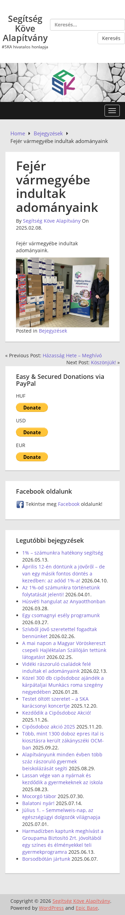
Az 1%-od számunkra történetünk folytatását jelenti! (61, 591)
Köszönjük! (103, 362)
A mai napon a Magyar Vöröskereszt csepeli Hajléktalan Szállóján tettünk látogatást (64, 650)
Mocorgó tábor (39, 796)
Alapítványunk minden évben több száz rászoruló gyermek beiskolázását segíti (62, 761)
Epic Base (87, 908)
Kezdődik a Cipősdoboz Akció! (56, 712)
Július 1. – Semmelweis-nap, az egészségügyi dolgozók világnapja (61, 813)
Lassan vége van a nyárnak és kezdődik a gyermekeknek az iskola (62, 779)
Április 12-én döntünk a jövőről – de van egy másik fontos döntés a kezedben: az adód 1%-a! (63, 573)
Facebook (69, 504)
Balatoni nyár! (38, 803)
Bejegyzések (53, 330)
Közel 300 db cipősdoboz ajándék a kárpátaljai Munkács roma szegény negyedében (63, 685)
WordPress (51, 908)
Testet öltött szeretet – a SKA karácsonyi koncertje (55, 702)
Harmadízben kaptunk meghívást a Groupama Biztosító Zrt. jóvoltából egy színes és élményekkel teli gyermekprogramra (62, 841)
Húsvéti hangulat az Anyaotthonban (64, 601)
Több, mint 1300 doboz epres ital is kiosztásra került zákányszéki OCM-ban (63, 740)
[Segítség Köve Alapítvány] (62, 82)
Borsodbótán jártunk (46, 859)
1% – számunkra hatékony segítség (62, 552)
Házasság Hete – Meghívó (72, 355)
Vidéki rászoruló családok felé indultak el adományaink (56, 667)
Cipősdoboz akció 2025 (48, 726)
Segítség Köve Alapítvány (25, 28)
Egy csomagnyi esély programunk (61, 615)
